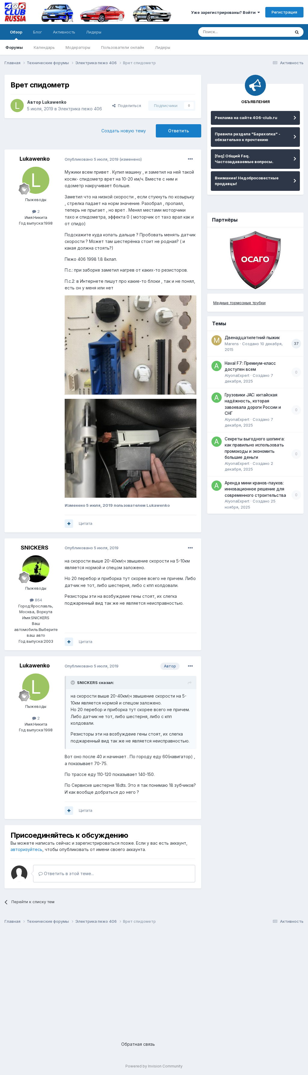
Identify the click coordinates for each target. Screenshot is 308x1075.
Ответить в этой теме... (68, 873)
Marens (232, 343)
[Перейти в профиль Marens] (216, 340)
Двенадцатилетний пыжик (252, 337)
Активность (64, 32)
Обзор (16, 32)
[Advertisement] (154, 977)
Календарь (44, 47)
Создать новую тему (123, 130)
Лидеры (162, 47)
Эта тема (274, 32)
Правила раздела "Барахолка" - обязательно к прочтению (247, 136)
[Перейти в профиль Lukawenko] (17, 105)
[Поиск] (296, 32)
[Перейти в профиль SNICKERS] (35, 568)
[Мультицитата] (69, 523)
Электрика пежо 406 (80, 108)
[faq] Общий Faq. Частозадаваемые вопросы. (244, 158)
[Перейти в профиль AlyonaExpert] (216, 366)
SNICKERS (34, 547)
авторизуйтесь (26, 849)
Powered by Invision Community (154, 1066)
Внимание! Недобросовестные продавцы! (247, 180)
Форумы (14, 47)
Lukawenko (54, 102)
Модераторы (78, 47)
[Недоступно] (130, 344)
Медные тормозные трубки (239, 302)
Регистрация (284, 12)
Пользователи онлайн (122, 47)
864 (38, 599)
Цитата (85, 523)
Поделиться (128, 105)
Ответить (178, 130)
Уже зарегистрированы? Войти (224, 12)
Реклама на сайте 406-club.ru (246, 117)
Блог (37, 32)
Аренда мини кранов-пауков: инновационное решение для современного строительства (255, 489)
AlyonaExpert (237, 375)
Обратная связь (138, 1044)
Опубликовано (92, 159)
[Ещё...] (190, 159)
